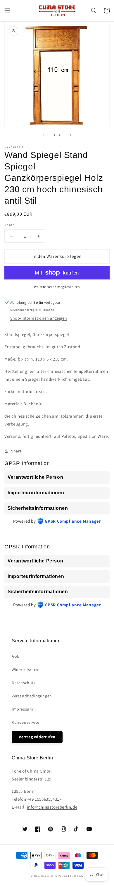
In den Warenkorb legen (57, 256)
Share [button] (16, 451)
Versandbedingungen (32, 696)
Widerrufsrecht (26, 669)
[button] (7, 10)
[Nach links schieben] (43, 134)
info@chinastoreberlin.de (52, 807)
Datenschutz (24, 682)
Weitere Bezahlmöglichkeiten (57, 286)
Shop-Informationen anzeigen (38, 318)
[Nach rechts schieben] (70, 134)
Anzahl (9, 224)
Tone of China (49, 875)
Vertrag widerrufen (37, 737)
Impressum (22, 709)
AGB (16, 656)
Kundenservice (25, 722)
